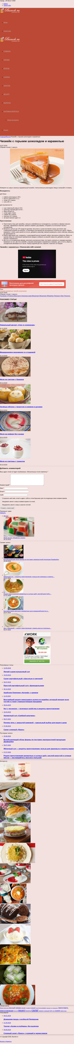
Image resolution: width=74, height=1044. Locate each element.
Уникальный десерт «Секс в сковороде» (17, 325)
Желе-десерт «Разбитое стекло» (14, 538)
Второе (6, 68)
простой (16, 1010)
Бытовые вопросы (11, 111)
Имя (2, 488)
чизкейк (15, 291)
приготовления (6, 1011)
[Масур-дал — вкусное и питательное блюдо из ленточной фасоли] (17, 862)
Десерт (6, 94)
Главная (3, 137)
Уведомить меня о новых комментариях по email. (18, 501)
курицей (32, 1008)
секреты (41, 1011)
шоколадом (23, 291)
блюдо (2, 1008)
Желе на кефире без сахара (12, 434)
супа (53, 1011)
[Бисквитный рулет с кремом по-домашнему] (15, 923)
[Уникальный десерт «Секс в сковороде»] (13, 321)
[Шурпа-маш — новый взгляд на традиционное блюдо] (17, 1004)
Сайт (1, 495)
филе (65, 1010)
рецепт (22, 1010)
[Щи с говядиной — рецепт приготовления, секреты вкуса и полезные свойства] (13, 626)
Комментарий (5, 485)
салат (35, 1010)
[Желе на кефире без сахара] (15, 430)
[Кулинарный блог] (10, 12)
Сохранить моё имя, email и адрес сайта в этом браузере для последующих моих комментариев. (34, 498)
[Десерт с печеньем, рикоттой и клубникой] (15, 781)
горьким (2, 291)
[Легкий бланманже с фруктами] (15, 822)
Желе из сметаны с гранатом (12, 461)
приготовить (63, 1008)
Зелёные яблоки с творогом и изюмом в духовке (21, 407)
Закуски (7, 85)
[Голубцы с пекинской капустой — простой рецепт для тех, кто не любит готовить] (13, 984)
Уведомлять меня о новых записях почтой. (16, 505)
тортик (62, 1011)
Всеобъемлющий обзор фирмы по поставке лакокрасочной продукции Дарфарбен (31, 559)
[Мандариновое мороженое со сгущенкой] (15, 349)
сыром (57, 1011)
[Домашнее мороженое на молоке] (15, 943)
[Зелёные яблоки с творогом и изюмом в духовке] (15, 403)
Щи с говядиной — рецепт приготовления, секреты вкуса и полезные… (27, 628)
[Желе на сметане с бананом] (15, 376)
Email (2, 491)
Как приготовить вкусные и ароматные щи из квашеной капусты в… (26, 611)
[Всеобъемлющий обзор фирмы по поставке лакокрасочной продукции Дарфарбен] (13, 558)
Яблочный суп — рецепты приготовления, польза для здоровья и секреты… (29, 576)
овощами (48, 1008)
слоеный (46, 1011)
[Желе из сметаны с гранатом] (15, 458)
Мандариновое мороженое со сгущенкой (17, 352)
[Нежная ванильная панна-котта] (15, 882)
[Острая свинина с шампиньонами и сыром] (15, 964)
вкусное (6, 1008)
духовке (28, 1008)
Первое (7, 60)
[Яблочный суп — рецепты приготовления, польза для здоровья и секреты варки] (13, 575)
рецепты (28, 1011)
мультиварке (42, 1008)
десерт (23, 1008)
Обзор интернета (13, 120)
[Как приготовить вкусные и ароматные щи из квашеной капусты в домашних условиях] (13, 609)
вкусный (12, 1008)
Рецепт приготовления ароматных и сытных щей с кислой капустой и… (27, 594)
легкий (37, 1008)
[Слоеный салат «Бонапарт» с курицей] (15, 842)
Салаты (7, 77)
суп (50, 1011)
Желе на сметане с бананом (12, 379)
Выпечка (7, 103)
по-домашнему (54, 1008)
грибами (18, 1008)
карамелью (9, 291)
